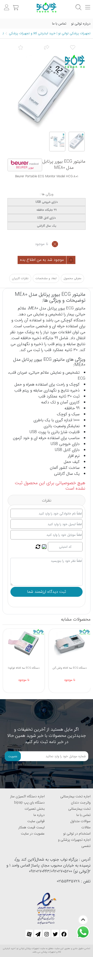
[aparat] (29, 933)
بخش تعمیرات (35, 808)
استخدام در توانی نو (77, 833)
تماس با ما (59, 23)
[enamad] (47, 906)
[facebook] (64, 933)
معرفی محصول (72, 278)
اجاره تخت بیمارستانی (75, 796)
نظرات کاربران (20, 278)
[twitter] (55, 933)
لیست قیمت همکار (31, 827)
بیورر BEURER (25, 167)
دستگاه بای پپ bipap (29, 802)
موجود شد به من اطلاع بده (42, 260)
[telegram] (38, 933)
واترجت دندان (81, 802)
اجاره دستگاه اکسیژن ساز (27, 796)
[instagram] (46, 933)
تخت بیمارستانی (79, 808)
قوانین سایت (36, 821)
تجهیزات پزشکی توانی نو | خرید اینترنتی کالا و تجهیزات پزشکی (50, 33)
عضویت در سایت (33, 833)
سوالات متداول (80, 821)
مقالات (86, 827)
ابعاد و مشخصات (46, 278)
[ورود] (5, 5)
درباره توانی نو (81, 23)
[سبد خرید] (15, 5)
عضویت (12, 756)
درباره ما (39, 815)
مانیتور (80, 308)
